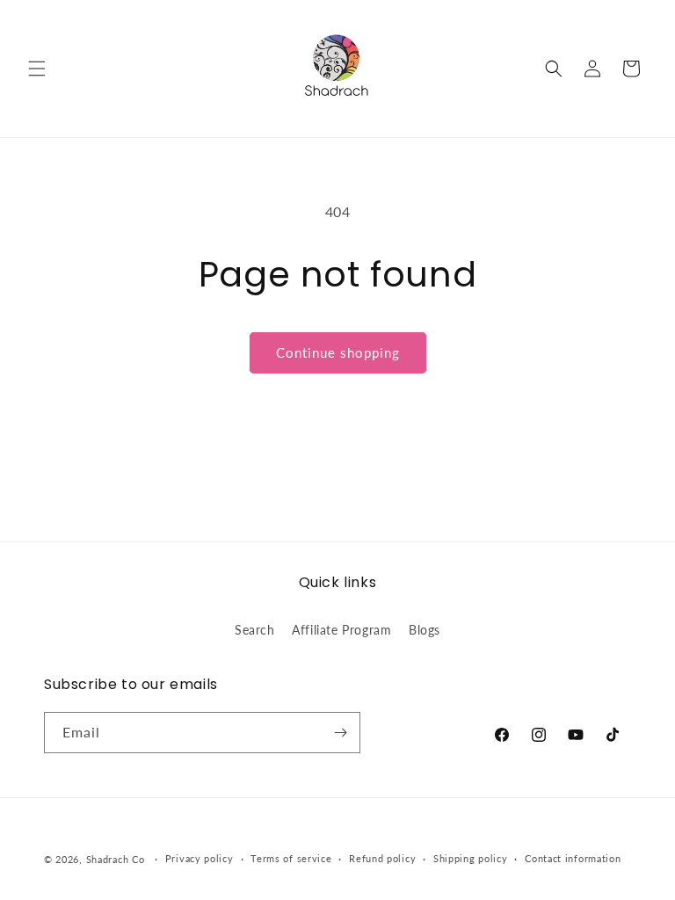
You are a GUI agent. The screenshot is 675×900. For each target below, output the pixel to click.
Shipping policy (470, 858)
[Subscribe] (340, 732)
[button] (37, 68)
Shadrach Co (115, 859)
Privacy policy (199, 858)
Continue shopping (338, 352)
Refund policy (382, 858)
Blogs (424, 629)
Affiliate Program (341, 629)
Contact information (573, 858)
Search (255, 629)
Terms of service (290, 858)
